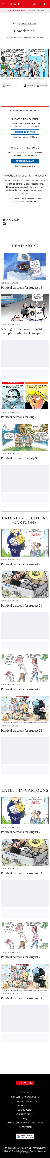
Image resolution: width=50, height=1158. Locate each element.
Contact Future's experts (25, 1097)
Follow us (30, 86)
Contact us (31, 201)
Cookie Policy (25, 1110)
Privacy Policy (25, 1105)
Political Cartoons (28, 23)
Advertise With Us (25, 1114)
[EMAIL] (5, 223)
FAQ (25, 1118)
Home (15, 23)
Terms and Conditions (25, 1101)
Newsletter (43, 86)
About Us (25, 1093)
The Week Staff (16, 37)
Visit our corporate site (38, 1149)
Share (8, 86)
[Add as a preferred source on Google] (25, 1136)
